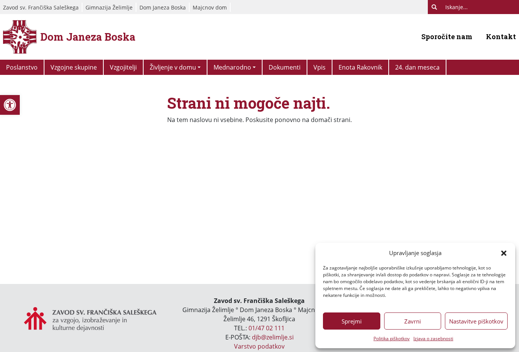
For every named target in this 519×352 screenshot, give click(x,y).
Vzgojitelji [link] (123, 67)
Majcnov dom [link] (210, 7)
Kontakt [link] (501, 36)
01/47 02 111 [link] (266, 328)
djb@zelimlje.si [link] (273, 337)
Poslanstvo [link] (22, 67)
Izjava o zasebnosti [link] (433, 338)
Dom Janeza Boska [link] (162, 7)
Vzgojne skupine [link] (74, 67)
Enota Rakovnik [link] (360, 67)
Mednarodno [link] (232, 67)
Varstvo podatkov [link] (259, 346)
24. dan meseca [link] (417, 67)
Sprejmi (352, 321)
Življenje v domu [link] (173, 67)
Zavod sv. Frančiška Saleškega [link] (41, 7)
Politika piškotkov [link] (391, 338)
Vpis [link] (319, 67)
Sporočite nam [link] (446, 36)
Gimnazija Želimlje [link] (109, 7)
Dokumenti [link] (285, 67)
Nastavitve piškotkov (476, 321)
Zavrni (412, 321)
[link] (10, 105)
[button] (504, 253)
